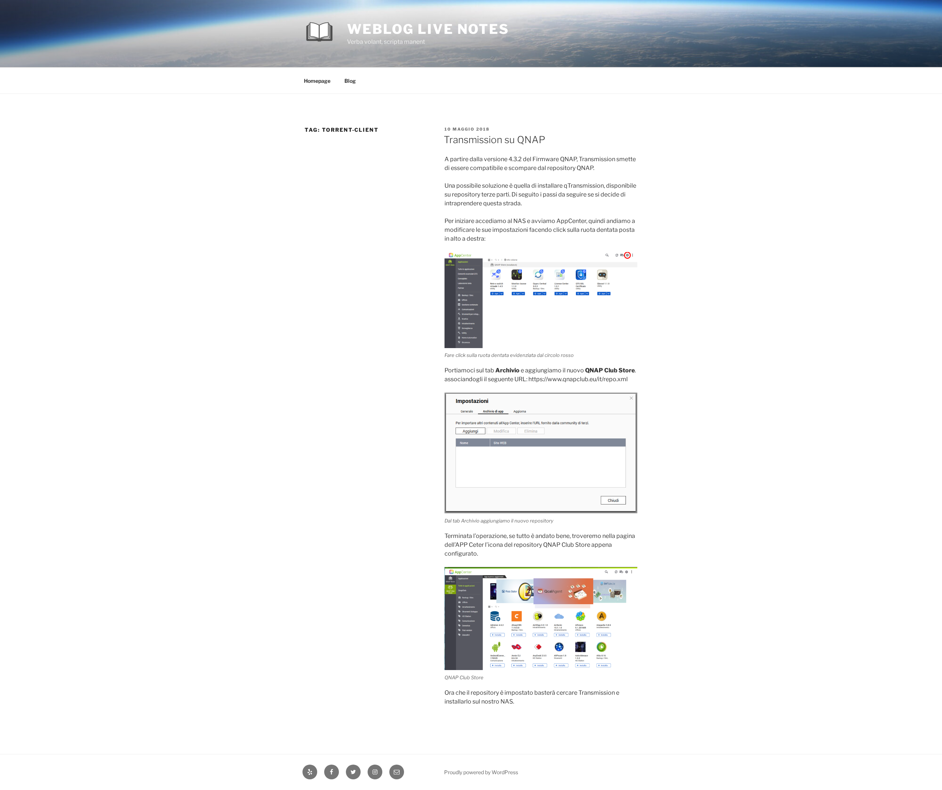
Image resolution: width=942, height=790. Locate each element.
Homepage (317, 81)
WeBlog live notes (428, 29)
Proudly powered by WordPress (481, 772)
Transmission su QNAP (494, 139)
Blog (350, 81)
